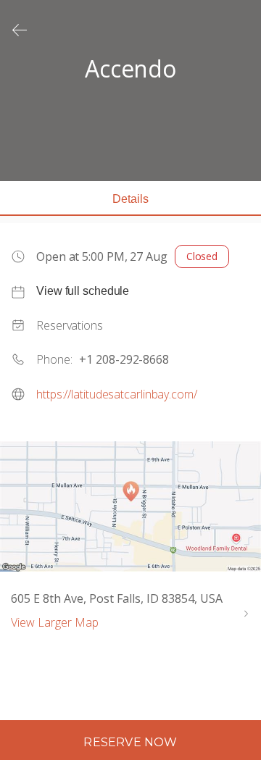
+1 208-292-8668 (124, 359)
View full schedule (82, 291)
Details (130, 199)
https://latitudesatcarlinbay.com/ (116, 394)
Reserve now (130, 742)
